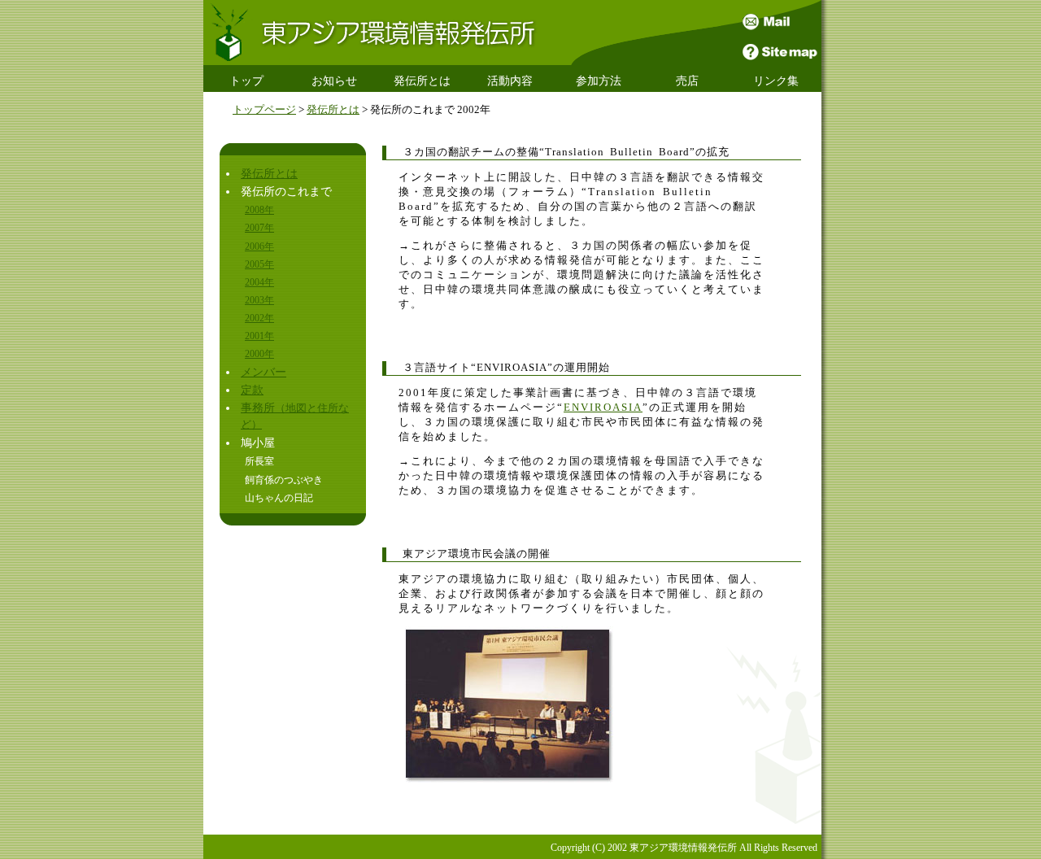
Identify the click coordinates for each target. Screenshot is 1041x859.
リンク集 (776, 81)
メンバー (263, 371)
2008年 (259, 210)
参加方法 (598, 81)
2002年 (259, 318)
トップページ (264, 110)
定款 (252, 389)
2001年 (259, 336)
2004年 (259, 282)
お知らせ (334, 81)
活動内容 (510, 81)
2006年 (259, 246)
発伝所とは (422, 81)
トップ (246, 81)
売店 (687, 81)
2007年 (259, 227)
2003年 (259, 300)
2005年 (259, 264)
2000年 (259, 354)
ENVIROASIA (603, 407)
